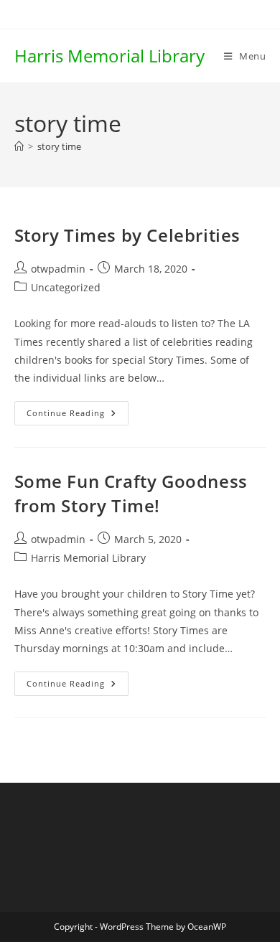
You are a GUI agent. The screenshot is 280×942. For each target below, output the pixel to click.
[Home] (19, 146)
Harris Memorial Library (109, 55)
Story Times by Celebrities (127, 235)
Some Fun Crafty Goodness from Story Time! (131, 493)
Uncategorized (66, 287)
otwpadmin (58, 268)
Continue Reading (78, 415)
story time (59, 146)
